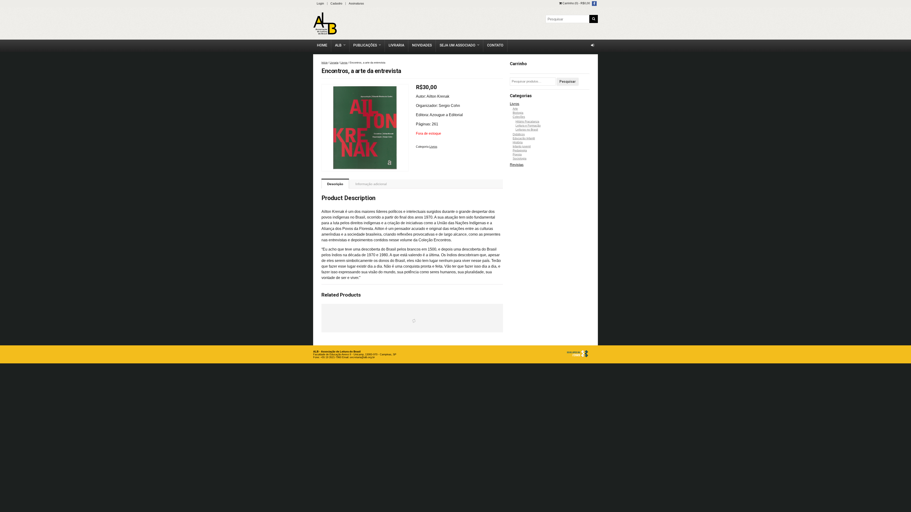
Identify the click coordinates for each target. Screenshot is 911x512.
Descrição (335, 184)
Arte (515, 108)
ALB (338, 45)
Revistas (517, 165)
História (518, 142)
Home (322, 45)
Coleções (519, 117)
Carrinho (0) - (576, 3)
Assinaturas (356, 3)
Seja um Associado (457, 45)
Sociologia (519, 158)
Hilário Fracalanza (527, 121)
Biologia (518, 112)
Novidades (422, 45)
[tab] (335, 183)
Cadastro (336, 3)
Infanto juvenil (522, 146)
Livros (344, 62)
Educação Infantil (524, 138)
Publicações (365, 45)
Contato (495, 45)
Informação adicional (371, 184)
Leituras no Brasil (527, 129)
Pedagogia (520, 150)
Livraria (396, 45)
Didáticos (519, 134)
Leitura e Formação (528, 125)
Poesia (517, 154)
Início (324, 62)
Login (320, 3)
